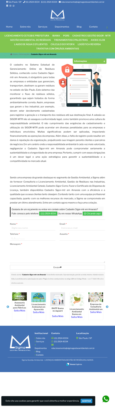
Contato (93, 26)
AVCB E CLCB (98, 40)
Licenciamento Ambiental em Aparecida (39, 307)
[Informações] (107, 27)
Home (9, 26)
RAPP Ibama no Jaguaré (58, 309)
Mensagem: (16, 244)
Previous (7, 306)
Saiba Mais (19, 310)
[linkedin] (7, 5)
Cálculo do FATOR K (63, 44)
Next (107, 306)
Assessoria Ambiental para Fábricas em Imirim (19, 306)
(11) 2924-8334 (33, 2)
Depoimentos (62, 26)
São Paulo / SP (15, 2)
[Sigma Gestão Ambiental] (20, 343)
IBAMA (56, 35)
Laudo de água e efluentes (31, 44)
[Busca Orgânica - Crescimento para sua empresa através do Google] (74, 364)
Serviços (42, 26)
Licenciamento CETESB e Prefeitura (26, 35)
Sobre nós (25, 26)
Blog (79, 26)
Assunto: (64, 234)
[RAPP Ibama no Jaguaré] (57, 299)
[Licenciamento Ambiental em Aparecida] (38, 297)
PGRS (66, 35)
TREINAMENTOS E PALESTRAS (71, 40)
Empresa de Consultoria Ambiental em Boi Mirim (96, 308)
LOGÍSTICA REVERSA (89, 44)
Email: (63, 224)
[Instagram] (10, 5)
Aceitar (86, 401)
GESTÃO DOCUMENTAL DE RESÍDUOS (30, 40)
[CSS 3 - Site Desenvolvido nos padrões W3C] (52, 364)
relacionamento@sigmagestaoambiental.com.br (82, 2)
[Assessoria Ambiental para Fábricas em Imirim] (19, 296)
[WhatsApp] (13, 5)
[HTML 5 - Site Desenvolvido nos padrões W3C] (42, 364)
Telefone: (15, 234)
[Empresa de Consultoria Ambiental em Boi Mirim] (95, 297)
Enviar (56, 267)
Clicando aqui (93, 213)
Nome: (13, 224)
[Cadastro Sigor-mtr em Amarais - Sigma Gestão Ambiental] (57, 15)
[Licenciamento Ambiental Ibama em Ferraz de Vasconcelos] (76, 299)
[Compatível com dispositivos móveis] (61, 364)
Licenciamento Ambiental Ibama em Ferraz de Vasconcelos (77, 314)
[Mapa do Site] (35, 364)
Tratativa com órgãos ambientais (57, 48)
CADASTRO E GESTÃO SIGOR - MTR (91, 35)
